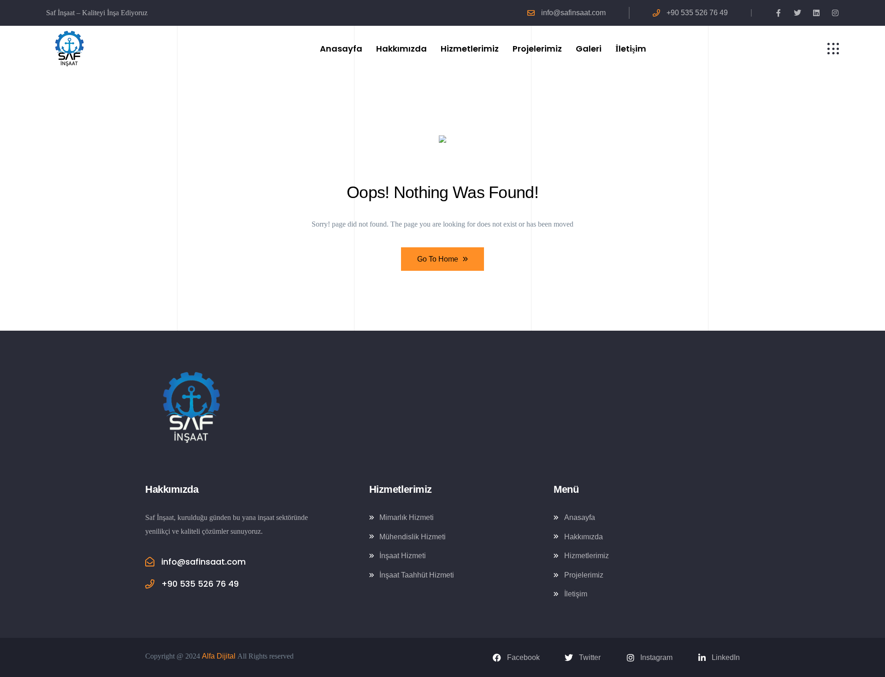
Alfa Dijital (219, 656)
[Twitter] (797, 13)
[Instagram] (835, 13)
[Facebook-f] (778, 13)
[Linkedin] (816, 13)
